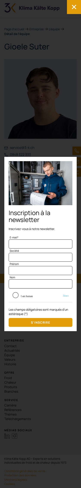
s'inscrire (40, 322)
